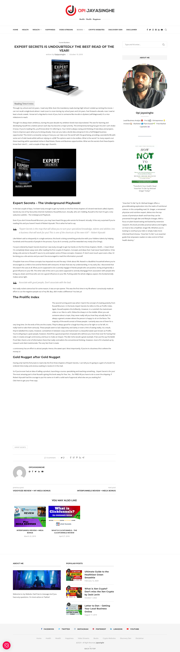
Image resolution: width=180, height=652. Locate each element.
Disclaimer (131, 30)
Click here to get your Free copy (25, 380)
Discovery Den (115, 30)
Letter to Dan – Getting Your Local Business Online (97, 608)
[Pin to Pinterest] (77, 457)
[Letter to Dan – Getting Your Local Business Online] (74, 609)
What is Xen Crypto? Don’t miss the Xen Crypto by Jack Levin (99, 591)
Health (25, 30)
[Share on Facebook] (71, 457)
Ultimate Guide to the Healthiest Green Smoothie (97, 574)
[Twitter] (150, 30)
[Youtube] (162, 30)
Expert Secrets (24, 203)
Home (15, 30)
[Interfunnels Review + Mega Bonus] (30, 516)
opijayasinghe (59, 54)
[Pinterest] (156, 30)
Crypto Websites (96, 30)
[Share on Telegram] (83, 457)
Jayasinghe (100, 642)
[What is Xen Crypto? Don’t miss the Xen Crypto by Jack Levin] (74, 592)
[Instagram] (153, 30)
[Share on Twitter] (74, 457)
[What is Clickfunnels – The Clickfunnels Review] (64, 516)
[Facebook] (147, 30)
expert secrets (20, 447)
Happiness (50, 30)
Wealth (36, 30)
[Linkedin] (159, 30)
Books (80, 30)
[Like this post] (65, 457)
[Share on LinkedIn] (80, 457)
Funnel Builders (64, 42)
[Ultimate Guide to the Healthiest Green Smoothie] (74, 575)
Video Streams (66, 30)
